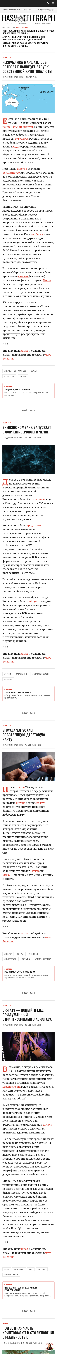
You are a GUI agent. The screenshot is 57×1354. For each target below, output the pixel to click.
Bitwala (21, 802)
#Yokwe (34, 371)
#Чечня (7, 674)
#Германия (33, 954)
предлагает (33, 525)
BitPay (6, 874)
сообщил (37, 234)
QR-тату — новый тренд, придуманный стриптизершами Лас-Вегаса (27, 1014)
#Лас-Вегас (19, 1269)
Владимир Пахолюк (12, 76)
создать (40, 802)
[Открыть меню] (53, 3)
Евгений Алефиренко (13, 1342)
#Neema (23, 376)
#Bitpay (20, 954)
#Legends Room (11, 1274)
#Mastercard (10, 959)
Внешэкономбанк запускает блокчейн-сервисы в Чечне (26, 430)
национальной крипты (17, 126)
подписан (39, 499)
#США (6, 1269)
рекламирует (11, 172)
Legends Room (11, 1086)
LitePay (34, 870)
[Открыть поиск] (48, 3)
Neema (47, 280)
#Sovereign (9, 376)
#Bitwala (26, 959)
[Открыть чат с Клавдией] (49, 1346)
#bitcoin (42, 1269)
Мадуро (22, 168)
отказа (20, 787)
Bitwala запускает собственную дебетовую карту (23, 734)
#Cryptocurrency (43, 959)
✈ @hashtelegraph (46, 10)
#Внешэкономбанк (41, 674)
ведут (16, 146)
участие (23, 276)
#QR (31, 1269)
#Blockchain (22, 674)
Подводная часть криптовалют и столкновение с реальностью (28, 1332)
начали (47, 1124)
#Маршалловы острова (15, 371)
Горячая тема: (16, 27)
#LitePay (8, 954)
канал (24, 350)
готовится (22, 138)
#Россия (26, 10)
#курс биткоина (11, 10)
